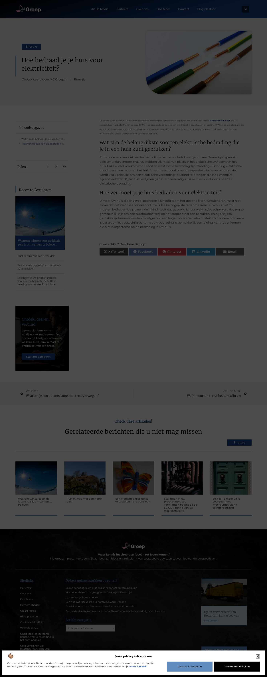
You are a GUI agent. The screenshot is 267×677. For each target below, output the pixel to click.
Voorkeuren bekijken (237, 666)
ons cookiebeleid (138, 666)
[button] (258, 656)
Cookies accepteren (190, 666)
